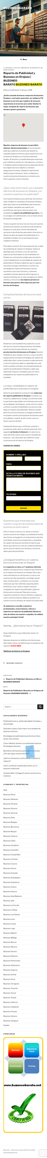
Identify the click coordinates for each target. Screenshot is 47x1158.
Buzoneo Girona (9, 868)
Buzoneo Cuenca (10, 864)
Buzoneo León (9, 919)
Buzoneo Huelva (9, 887)
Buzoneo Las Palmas (11, 915)
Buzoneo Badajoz (10, 822)
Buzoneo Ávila (9, 818)
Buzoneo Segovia (15, 663)
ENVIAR (23, 508)
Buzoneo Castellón (11, 850)
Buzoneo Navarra (10, 947)
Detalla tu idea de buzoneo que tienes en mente (23, 475)
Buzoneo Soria (9, 979)
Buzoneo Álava (9, 795)
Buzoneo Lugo (9, 928)
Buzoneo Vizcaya (10, 1011)
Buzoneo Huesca (10, 892)
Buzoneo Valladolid (11, 1007)
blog (5, 790)
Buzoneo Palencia (10, 956)
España (6, 1025)
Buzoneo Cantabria (11, 845)
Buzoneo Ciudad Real (11, 855)
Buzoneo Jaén (8, 901)
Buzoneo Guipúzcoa (11, 882)
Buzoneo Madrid (10, 933)
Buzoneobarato (17, 8)
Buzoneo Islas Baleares (12, 896)
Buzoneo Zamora (10, 1016)
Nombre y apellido (16, 455)
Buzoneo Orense (10, 951)
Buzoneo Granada (10, 873)
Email (9, 464)
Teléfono (11, 494)
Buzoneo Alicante (10, 804)
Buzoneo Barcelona (11, 827)
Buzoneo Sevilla (9, 975)
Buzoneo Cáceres (10, 836)
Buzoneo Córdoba (10, 859)
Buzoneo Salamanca (11, 965)
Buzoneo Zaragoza (10, 1021)
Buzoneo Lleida (9, 924)
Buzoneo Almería (10, 808)
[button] (23, 125)
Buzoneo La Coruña (11, 905)
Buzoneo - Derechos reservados (15, 1150)
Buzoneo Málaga (10, 938)
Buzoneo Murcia (9, 942)
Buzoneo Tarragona (11, 984)
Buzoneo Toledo (9, 998)
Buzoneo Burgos (10, 831)
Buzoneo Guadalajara (11, 878)
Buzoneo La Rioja (10, 910)
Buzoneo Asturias (10, 813)
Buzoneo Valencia (10, 1002)
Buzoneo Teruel (9, 993)
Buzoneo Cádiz (9, 841)
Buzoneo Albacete (10, 799)
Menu (25, 59)
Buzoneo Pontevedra (11, 961)
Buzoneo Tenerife (10, 988)
